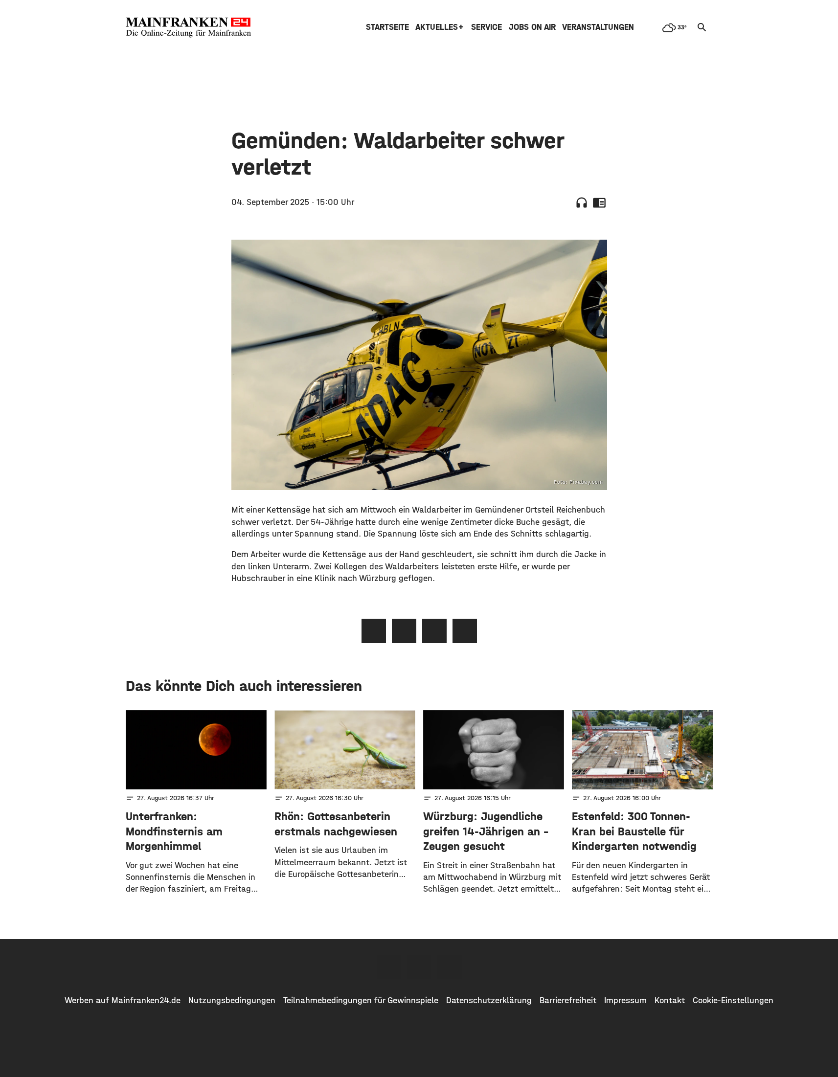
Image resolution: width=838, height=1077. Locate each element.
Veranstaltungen (598, 27)
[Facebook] (389, 967)
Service (486, 27)
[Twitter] (419, 967)
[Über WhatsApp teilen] (434, 631)
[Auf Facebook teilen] (374, 631)
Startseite (387, 27)
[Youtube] (449, 967)
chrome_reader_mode (599, 202)
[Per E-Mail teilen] (465, 631)
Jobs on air (532, 27)
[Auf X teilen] (404, 631)
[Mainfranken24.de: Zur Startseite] (188, 27)
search (702, 27)
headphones (582, 202)
